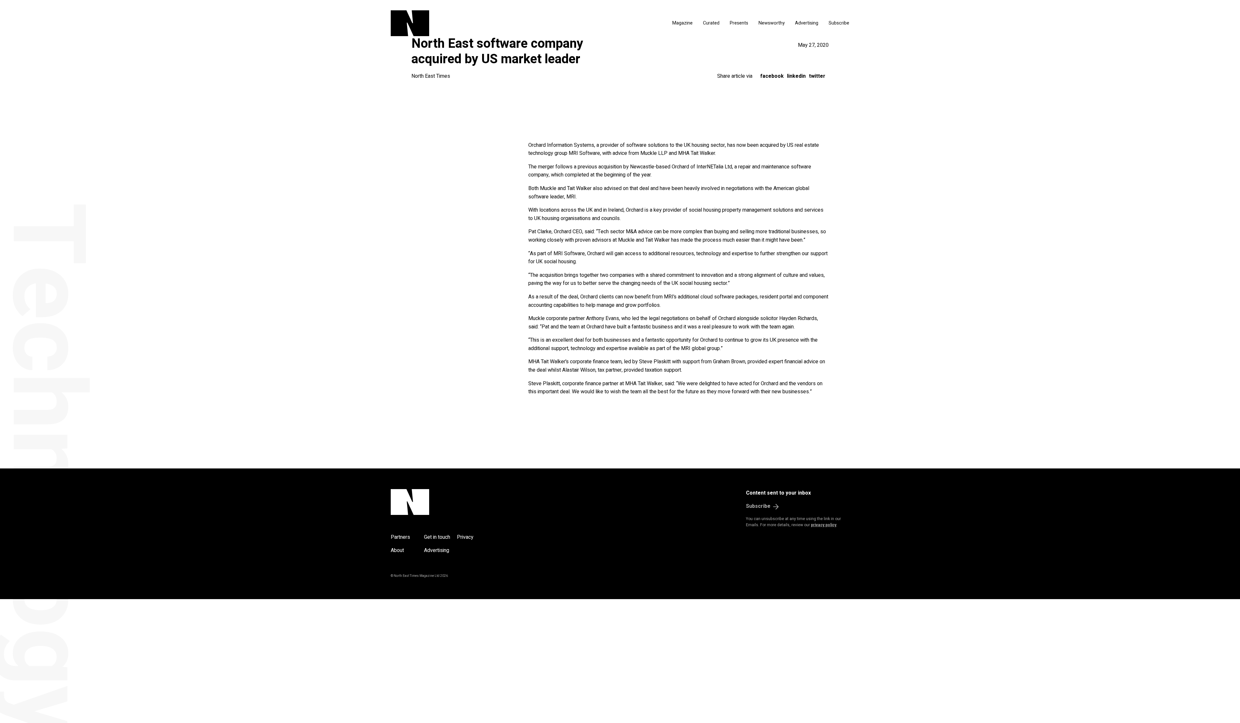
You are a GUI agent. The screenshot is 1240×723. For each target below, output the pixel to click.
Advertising (806, 23)
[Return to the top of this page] (441, 502)
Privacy (465, 537)
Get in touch (437, 537)
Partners (400, 537)
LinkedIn (796, 76)
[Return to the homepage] (471, 23)
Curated (711, 23)
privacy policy (823, 525)
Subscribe (839, 23)
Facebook (772, 76)
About (397, 550)
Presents (739, 23)
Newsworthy (772, 23)
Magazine (682, 23)
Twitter (817, 76)
